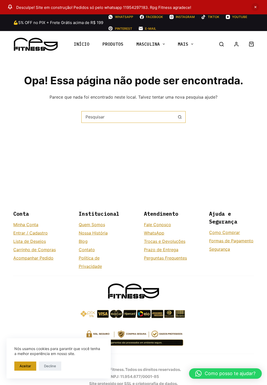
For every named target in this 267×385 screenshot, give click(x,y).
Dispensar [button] (255, 7)
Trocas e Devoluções (164, 241)
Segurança (219, 249)
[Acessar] (236, 44)
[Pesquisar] (221, 44)
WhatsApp (154, 233)
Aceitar (25, 366)
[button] (225, 373)
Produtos (112, 44)
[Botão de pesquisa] (179, 117)
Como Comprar (224, 232)
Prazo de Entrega (161, 249)
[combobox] (128, 117)
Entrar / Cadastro (30, 233)
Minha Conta (25, 224)
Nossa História (93, 233)
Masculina (148, 44)
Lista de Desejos (29, 241)
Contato (87, 249)
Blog (83, 241)
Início (81, 44)
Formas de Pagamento (231, 240)
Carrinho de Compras (34, 249)
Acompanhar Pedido (33, 258)
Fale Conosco (157, 224)
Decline (50, 366)
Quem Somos (92, 224)
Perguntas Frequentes (165, 258)
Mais (183, 44)
